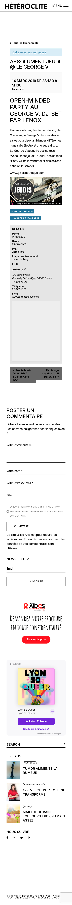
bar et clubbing (20, 259)
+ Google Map (19, 281)
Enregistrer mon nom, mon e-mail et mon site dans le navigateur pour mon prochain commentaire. (37, 511)
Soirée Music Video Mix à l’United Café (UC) (22, 375)
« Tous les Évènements (24, 42)
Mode (27, 806)
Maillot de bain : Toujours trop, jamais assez (44, 816)
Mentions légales (19, 898)
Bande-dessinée (33, 784)
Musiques (30, 763)
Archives (45, 896)
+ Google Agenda (22, 211)
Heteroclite (29, 896)
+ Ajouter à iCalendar (25, 218)
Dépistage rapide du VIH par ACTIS (50, 373)
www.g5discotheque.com (27, 172)
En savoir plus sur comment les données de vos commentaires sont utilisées (36, 543)
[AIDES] (36, 623)
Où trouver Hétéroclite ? (48, 898)
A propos (58, 896)
